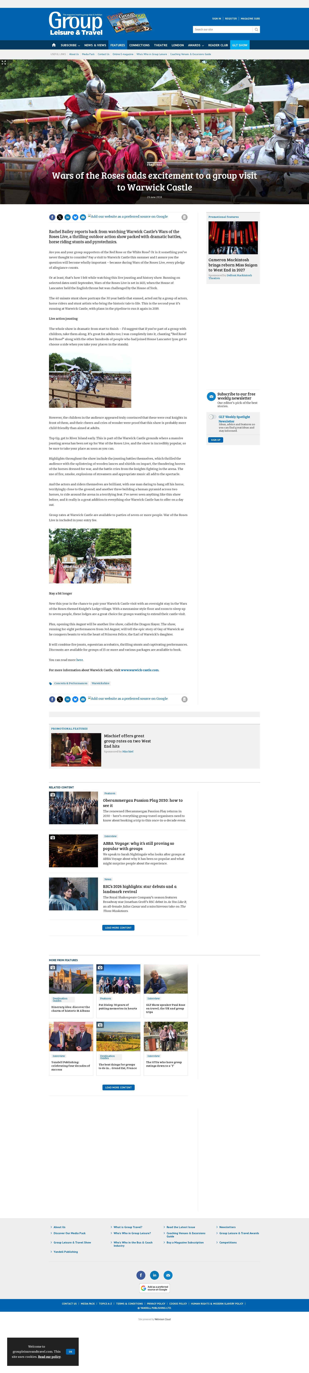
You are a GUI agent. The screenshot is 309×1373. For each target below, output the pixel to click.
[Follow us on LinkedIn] (154, 1275)
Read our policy (49, 1357)
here (79, 660)
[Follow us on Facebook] (141, 1275)
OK (70, 1351)
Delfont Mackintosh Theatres (230, 277)
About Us (74, 54)
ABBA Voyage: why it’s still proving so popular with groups (138, 845)
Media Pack (88, 54)
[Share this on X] (60, 217)
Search (256, 29)
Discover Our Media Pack (69, 1233)
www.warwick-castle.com (139, 670)
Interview (110, 836)
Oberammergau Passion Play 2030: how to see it (143, 802)
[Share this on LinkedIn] (67, 217)
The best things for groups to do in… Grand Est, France (118, 1066)
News (107, 879)
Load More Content (118, 927)
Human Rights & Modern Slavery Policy (217, 1303)
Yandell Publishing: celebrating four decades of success (70, 1065)
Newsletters (227, 1227)
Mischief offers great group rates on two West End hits (127, 741)
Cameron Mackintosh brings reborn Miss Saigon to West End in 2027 (233, 265)
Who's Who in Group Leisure (152, 54)
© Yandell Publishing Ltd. (154, 1308)
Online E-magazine (123, 54)
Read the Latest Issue (181, 1227)
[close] (187, 210)
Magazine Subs (250, 18)
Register (231, 18)
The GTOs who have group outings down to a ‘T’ (164, 1063)
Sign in (136, 210)
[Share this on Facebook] (52, 217)
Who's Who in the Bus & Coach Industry (133, 1244)
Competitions (228, 1242)
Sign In (216, 18)
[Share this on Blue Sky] (75, 217)
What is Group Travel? (128, 1227)
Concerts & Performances (70, 683)
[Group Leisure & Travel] (75, 34)
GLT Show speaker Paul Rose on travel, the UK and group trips (165, 1008)
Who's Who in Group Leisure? (132, 1233)
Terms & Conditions (129, 1303)
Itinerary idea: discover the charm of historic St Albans (70, 1008)
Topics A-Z (105, 1303)
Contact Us (103, 54)
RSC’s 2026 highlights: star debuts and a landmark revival (140, 888)
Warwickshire (100, 683)
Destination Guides (60, 999)
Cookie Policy (178, 1303)
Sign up (215, 440)
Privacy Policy (156, 1303)
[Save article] (184, 217)
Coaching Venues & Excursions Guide (190, 54)
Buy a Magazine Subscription (185, 1242)
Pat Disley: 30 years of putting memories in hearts (118, 1006)
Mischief (127, 751)
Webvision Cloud (163, 1319)
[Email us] (168, 1275)
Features (154, 164)
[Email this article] (83, 217)
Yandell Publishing (66, 1251)
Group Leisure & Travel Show (72, 1242)
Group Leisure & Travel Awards (239, 1233)
